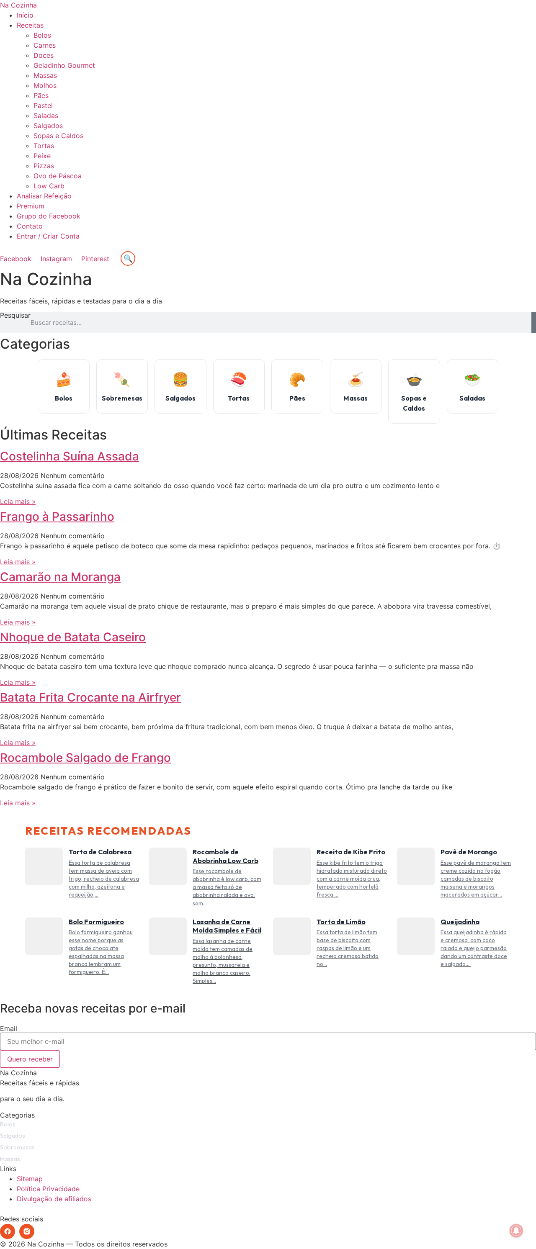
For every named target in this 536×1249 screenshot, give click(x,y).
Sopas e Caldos (58, 135)
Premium (30, 206)
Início (25, 15)
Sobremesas (17, 1147)
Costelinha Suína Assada (69, 456)
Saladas (46, 115)
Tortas (44, 145)
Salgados (48, 125)
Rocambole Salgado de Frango (85, 757)
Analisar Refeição (44, 196)
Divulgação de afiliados (54, 1199)
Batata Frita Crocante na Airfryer (90, 697)
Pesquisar (15, 315)
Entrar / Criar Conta (48, 236)
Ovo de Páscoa (58, 176)
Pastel (43, 105)
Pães (41, 95)
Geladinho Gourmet (64, 65)
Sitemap (30, 1178)
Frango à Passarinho (57, 516)
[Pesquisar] (533, 322)
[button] (268, 246)
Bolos (42, 35)
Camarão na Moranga (60, 577)
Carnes (45, 45)
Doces (44, 55)
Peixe (42, 156)
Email (8, 1028)
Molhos (45, 85)
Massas (45, 75)
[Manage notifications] (516, 1230)
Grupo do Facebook (48, 216)
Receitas (30, 25)
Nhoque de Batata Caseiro (73, 637)
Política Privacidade (48, 1189)
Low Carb (49, 186)
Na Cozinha (18, 5)
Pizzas (44, 166)
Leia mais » (18, 501)
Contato (30, 226)
